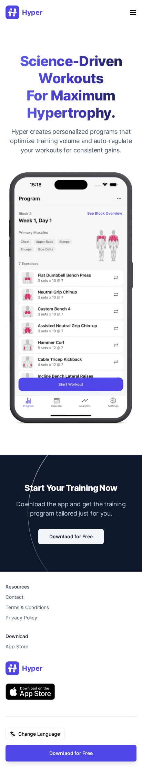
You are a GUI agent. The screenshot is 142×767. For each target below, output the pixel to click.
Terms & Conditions (27, 607)
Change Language (39, 734)
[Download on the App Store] (30, 691)
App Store (17, 646)
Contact (14, 597)
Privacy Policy (21, 617)
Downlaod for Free (71, 753)
